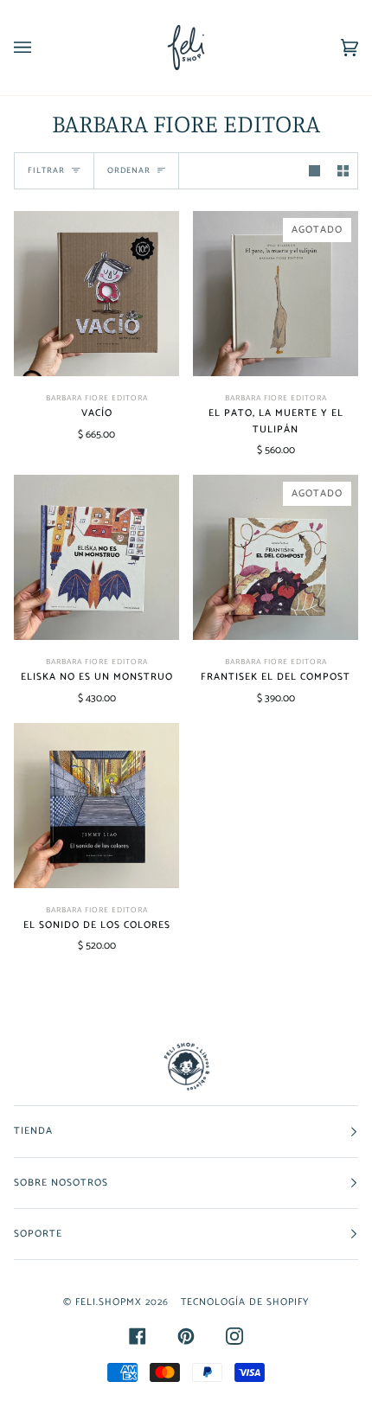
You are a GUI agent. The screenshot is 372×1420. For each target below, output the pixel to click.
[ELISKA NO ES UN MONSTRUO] (96, 557)
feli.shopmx (108, 1302)
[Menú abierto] (40, 47)
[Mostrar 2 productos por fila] (343, 171)
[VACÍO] (96, 293)
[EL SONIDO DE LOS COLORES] (96, 805)
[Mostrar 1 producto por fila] (314, 171)
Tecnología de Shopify (245, 1302)
